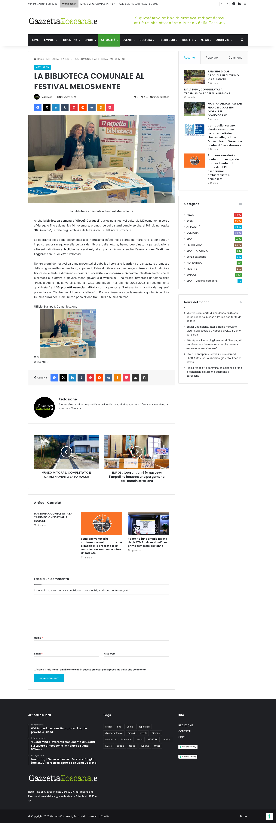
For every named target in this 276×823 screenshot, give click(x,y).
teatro (132, 745)
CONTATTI (184, 731)
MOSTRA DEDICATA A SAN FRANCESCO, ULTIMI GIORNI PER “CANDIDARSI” (123, 3)
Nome (38, 637)
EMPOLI (49, 39)
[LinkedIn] (56, 107)
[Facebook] (37, 107)
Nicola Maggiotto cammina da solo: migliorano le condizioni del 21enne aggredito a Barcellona (214, 371)
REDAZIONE (185, 725)
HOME (35, 39)
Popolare (212, 57)
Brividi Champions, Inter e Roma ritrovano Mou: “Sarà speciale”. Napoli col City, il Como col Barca (213, 330)
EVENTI (127, 39)
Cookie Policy (189, 756)
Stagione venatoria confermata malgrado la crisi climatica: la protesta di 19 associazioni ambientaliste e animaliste (101, 546)
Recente (189, 57)
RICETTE (188, 39)
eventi (143, 733)
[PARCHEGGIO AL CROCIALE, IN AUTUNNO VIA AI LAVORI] (194, 77)
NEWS (205, 39)
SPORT (89, 39)
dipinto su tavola (114, 733)
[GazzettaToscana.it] (63, 21)
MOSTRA (153, 739)
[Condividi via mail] (135, 377)
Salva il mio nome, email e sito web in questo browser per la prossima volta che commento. (91, 669)
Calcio (130, 726)
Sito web (109, 653)
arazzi (108, 726)
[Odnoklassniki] (101, 107)
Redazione (46, 97)
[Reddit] (83, 107)
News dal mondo (196, 302)
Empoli (131, 733)
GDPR (182, 737)
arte (119, 726)
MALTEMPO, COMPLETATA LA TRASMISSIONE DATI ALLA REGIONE (53, 517)
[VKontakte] (92, 107)
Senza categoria (196, 256)
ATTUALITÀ (108, 39)
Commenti (235, 57)
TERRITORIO (167, 39)
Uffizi (157, 745)
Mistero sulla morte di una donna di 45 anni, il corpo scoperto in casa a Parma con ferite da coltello (213, 316)
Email (38, 653)
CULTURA (146, 39)
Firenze (156, 733)
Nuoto (108, 745)
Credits (105, 816)
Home (40, 58)
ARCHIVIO (222, 39)
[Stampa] (144, 377)
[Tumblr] (65, 107)
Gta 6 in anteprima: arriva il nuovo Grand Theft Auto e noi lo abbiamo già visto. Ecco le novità (213, 358)
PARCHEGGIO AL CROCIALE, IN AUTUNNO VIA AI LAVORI (223, 75)
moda (140, 739)
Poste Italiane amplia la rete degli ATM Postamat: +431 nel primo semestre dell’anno (148, 542)
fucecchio (110, 739)
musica (166, 739)
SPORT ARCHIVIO (197, 250)
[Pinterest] (74, 107)
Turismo (145, 745)
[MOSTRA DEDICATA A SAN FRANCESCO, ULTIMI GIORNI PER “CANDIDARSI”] (194, 109)
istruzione (126, 739)
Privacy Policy (189, 746)
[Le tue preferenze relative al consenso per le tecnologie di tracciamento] (269, 816)
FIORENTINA (69, 39)
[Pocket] (110, 107)
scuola (120, 745)
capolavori (144, 726)
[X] (47, 107)
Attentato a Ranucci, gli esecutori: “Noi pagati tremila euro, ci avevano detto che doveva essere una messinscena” (213, 344)
